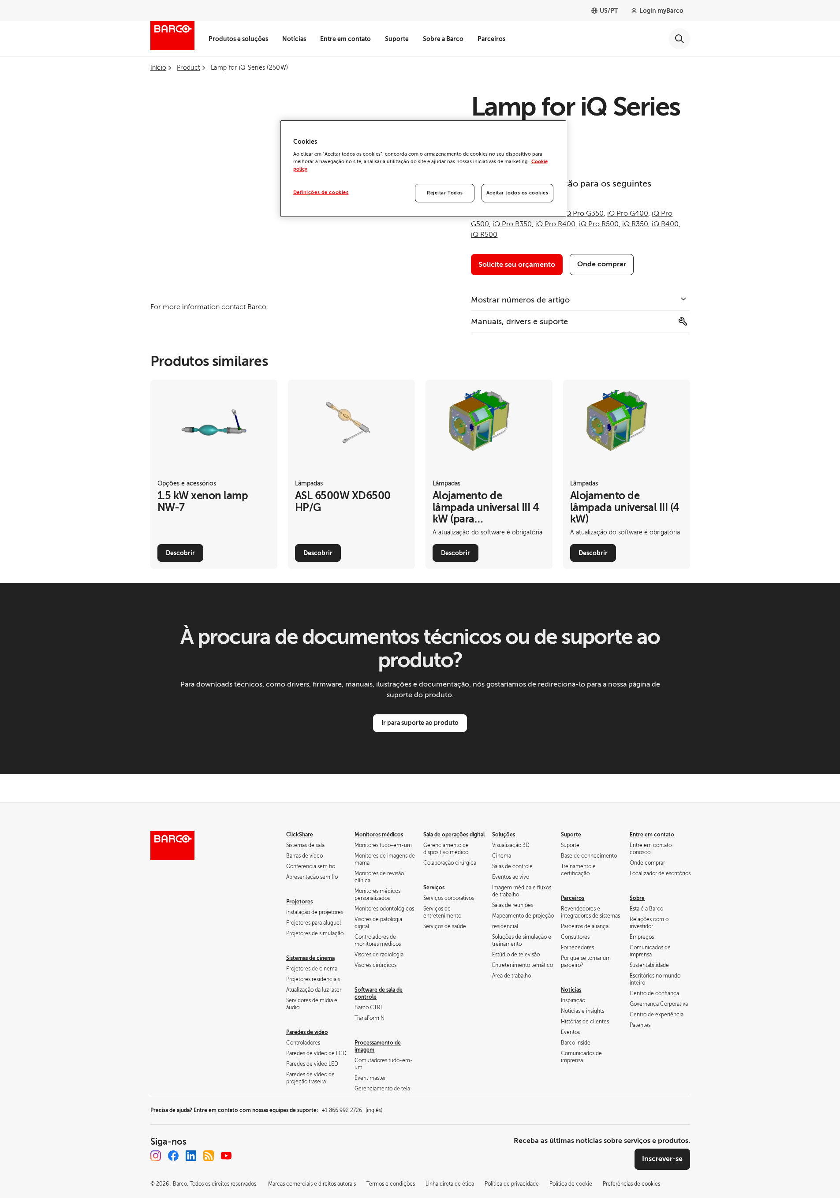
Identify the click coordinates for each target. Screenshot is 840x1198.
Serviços (433, 888)
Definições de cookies (321, 192)
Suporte (397, 38)
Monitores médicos (379, 835)
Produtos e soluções (238, 38)
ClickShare (299, 835)
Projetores (299, 902)
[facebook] (173, 1155)
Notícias (294, 38)
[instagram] (155, 1155)
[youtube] (226, 1155)
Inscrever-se (662, 1159)
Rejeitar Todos (445, 193)
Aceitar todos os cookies (517, 193)
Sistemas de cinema (310, 958)
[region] (423, 169)
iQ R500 (484, 235)
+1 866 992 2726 (351, 1110)
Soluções (503, 835)
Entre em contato (345, 38)
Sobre (637, 898)
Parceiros (491, 38)
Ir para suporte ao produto (420, 722)
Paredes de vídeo (307, 1032)
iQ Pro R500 (599, 224)
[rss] (208, 1155)
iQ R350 (635, 224)
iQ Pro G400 (627, 213)
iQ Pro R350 (512, 224)
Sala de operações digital (454, 835)
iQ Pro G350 (584, 213)
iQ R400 (665, 224)
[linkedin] (191, 1155)
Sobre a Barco (443, 38)
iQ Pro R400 (555, 224)
